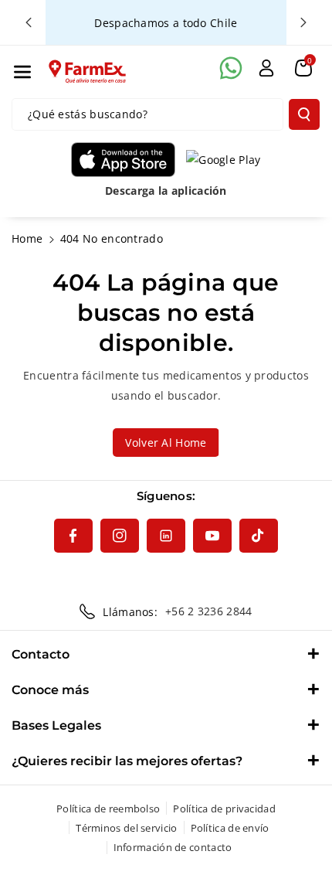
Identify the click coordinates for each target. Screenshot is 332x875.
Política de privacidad (224, 808)
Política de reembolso (108, 808)
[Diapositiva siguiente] (303, 22)
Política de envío (230, 828)
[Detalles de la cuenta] (266, 68)
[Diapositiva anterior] (29, 22)
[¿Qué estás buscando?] (304, 114)
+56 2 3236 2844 (208, 611)
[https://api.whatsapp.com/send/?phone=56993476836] (231, 68)
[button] (22, 72)
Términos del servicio (126, 828)
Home (27, 238)
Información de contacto (172, 847)
